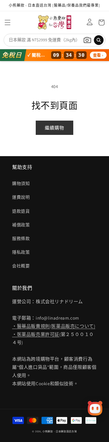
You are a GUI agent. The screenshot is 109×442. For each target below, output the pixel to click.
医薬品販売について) (73, 326)
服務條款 (21, 238)
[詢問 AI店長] (95, 408)
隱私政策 (21, 252)
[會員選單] (88, 22)
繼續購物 (54, 128)
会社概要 (21, 266)
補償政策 (21, 225)
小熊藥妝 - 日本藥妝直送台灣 (59, 431)
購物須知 (21, 183)
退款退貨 (21, 211)
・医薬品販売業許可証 (35, 334)
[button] (7, 22)
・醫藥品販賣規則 (31, 326)
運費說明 (21, 197)
